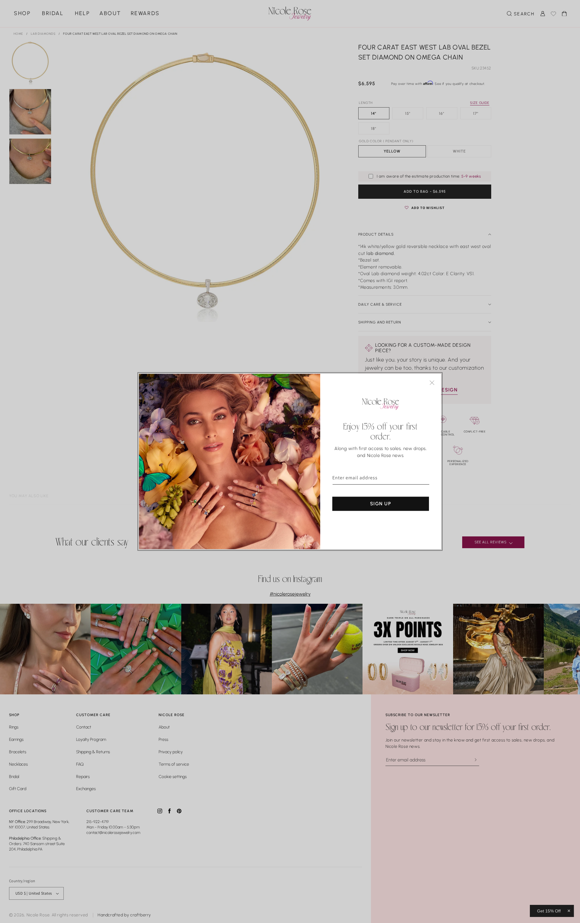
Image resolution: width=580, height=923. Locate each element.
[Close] (432, 383)
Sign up (380, 504)
